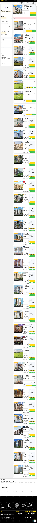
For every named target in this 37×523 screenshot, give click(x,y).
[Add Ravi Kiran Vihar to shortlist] (21, 376)
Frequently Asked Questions (3, 502)
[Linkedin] (27, 517)
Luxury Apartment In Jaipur (12, 488)
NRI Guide (30, 506)
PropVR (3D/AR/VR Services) (18, 503)
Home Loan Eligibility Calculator (25, 506)
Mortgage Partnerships (17, 507)
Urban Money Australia (10, 502)
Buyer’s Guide (30, 503)
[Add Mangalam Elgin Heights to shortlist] (21, 299)
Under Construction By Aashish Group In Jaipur (22, 491)
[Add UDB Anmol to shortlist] (21, 155)
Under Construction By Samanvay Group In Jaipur (14, 491)
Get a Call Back (32, 41)
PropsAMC (9, 506)
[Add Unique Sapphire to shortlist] (21, 142)
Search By (17, 3)
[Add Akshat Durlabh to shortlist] (21, 234)
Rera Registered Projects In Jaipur (13, 485)
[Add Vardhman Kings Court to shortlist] (21, 221)
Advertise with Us (17, 504)
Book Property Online (10, 507)
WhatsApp (32, 66)
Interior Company (9, 503)
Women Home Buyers (31, 507)
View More (2, 492)
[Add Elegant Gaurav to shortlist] (21, 260)
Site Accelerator (16, 502)
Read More (28, 67)
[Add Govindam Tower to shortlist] (21, 466)
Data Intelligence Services (17, 506)
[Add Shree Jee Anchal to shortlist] (21, 403)
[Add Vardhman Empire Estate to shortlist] (21, 130)
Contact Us (2, 504)
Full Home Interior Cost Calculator (25, 507)
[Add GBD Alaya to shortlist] (21, 363)
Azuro (8, 504)
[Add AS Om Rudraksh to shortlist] (21, 415)
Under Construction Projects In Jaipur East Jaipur (31, 482)
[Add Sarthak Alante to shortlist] (21, 337)
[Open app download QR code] (36, 5)
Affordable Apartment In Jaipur (3, 488)
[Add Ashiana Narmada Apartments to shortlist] (21, 47)
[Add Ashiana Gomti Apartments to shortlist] (21, 21)
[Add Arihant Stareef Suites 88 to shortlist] (21, 440)
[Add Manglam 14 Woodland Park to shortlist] (21, 6)
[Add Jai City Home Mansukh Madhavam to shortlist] (21, 81)
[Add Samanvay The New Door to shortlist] (21, 427)
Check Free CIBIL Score (24, 505)
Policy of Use (2, 508)
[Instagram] (30, 517)
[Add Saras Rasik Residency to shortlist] (21, 119)
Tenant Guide (30, 505)
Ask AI (7, 7)
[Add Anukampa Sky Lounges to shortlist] (21, 207)
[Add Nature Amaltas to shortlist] (21, 311)
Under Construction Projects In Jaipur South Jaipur (14, 482)
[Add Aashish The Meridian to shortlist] (21, 389)
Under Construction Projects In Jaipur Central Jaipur (22, 482)
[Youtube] (29, 517)
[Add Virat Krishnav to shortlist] (21, 453)
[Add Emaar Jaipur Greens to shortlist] (21, 58)
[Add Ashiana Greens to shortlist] (21, 182)
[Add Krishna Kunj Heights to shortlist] (21, 70)
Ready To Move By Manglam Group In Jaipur (5, 485)
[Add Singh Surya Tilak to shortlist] (21, 105)
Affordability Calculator (24, 502)
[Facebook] (25, 517)
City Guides (30, 502)
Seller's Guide (30, 504)
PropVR (8, 505)
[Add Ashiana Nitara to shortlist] (21, 35)
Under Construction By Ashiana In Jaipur (31, 491)
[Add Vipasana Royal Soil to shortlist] (21, 92)
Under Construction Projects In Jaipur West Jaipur (5, 482)
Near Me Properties (33, 3)
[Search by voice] (10, 4)
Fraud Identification (3, 509)
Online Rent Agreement (24, 503)
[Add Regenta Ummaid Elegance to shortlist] (21, 247)
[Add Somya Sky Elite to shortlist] (21, 273)
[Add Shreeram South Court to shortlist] (21, 168)
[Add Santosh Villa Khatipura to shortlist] (21, 350)
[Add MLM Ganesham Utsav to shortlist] (21, 324)
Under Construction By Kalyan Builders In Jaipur (5, 491)
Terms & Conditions (3, 507)
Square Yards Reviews (3, 503)
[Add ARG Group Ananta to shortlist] (21, 194)
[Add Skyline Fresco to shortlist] (21, 286)
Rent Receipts (23, 504)
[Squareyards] (2, 1)
